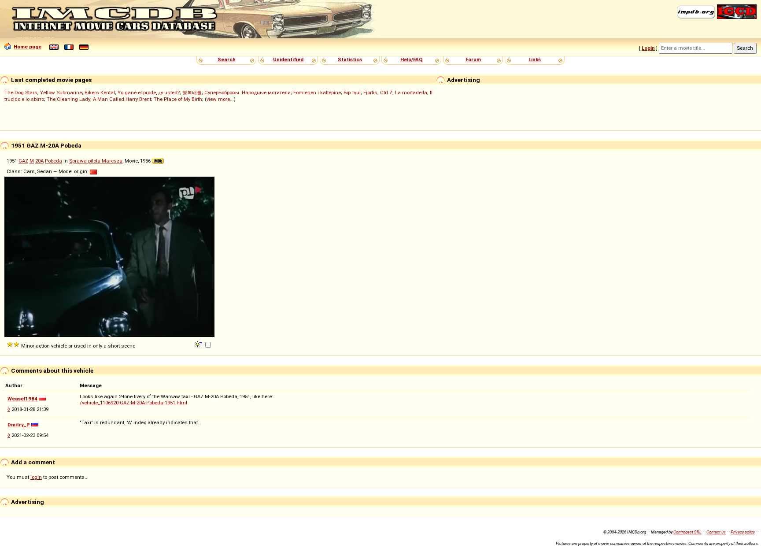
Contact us (716, 531)
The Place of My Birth (178, 99)
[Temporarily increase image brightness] (199, 344)
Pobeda (53, 161)
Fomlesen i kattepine (317, 92)
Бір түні (352, 92)
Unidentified (288, 59)
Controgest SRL (687, 531)
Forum (473, 59)
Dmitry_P (18, 425)
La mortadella (411, 92)
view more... (220, 99)
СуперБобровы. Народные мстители (247, 92)
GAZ (23, 161)
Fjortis (370, 92)
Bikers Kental (100, 92)
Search (227, 59)
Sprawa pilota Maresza (95, 161)
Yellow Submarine (61, 92)
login (36, 477)
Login (648, 48)
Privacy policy (743, 531)
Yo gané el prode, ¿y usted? (149, 92)
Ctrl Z (386, 92)
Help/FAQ (411, 59)
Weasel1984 (22, 399)
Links (534, 59)
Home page (27, 47)
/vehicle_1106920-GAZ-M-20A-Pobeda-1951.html (133, 403)
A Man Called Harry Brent (122, 99)
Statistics (350, 59)
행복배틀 (192, 92)
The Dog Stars (20, 92)
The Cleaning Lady (68, 99)
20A (39, 161)
